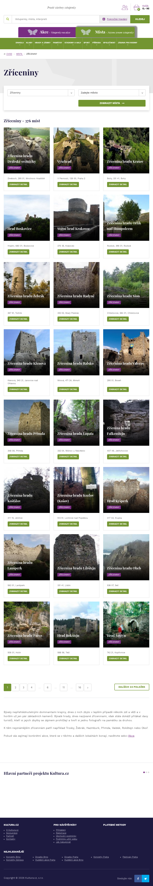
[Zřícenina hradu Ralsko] (77, 352)
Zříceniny (14, 168)
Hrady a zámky (43, 43)
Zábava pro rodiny (127, 43)
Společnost (109, 43)
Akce (131, 735)
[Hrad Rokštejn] (77, 625)
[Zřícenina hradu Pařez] (27, 625)
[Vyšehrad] (77, 150)
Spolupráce (11, 833)
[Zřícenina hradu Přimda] (27, 423)
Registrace (61, 833)
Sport (87, 43)
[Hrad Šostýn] (126, 625)
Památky (57, 43)
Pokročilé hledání (117, 19)
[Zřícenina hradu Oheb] (126, 557)
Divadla (20, 43)
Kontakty (10, 839)
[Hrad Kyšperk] (126, 490)
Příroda (96, 43)
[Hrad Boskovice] (27, 218)
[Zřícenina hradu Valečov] (126, 352)
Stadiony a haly (73, 43)
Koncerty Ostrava (15, 860)
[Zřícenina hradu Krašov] (126, 150)
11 (64, 687)
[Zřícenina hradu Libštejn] (77, 557)
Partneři (10, 836)
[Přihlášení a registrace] (125, 7)
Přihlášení (61, 830)
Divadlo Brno (41, 857)
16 (79, 687)
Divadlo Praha (71, 857)
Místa (19, 54)
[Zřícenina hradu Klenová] (27, 352)
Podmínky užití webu (66, 839)
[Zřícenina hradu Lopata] (77, 423)
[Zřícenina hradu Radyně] (77, 285)
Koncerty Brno (13, 857)
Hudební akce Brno (73, 860)
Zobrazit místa (110, 103)
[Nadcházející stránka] (87, 687)
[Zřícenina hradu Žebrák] (27, 285)
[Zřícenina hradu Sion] (126, 285)
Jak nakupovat (63, 842)
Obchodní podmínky (66, 836)
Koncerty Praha (101, 857)
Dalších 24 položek (131, 687)
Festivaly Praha (130, 857)
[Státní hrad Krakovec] (77, 218)
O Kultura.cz (12, 830)
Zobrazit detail (18, 184)
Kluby (29, 43)
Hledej (140, 19)
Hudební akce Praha (45, 860)
